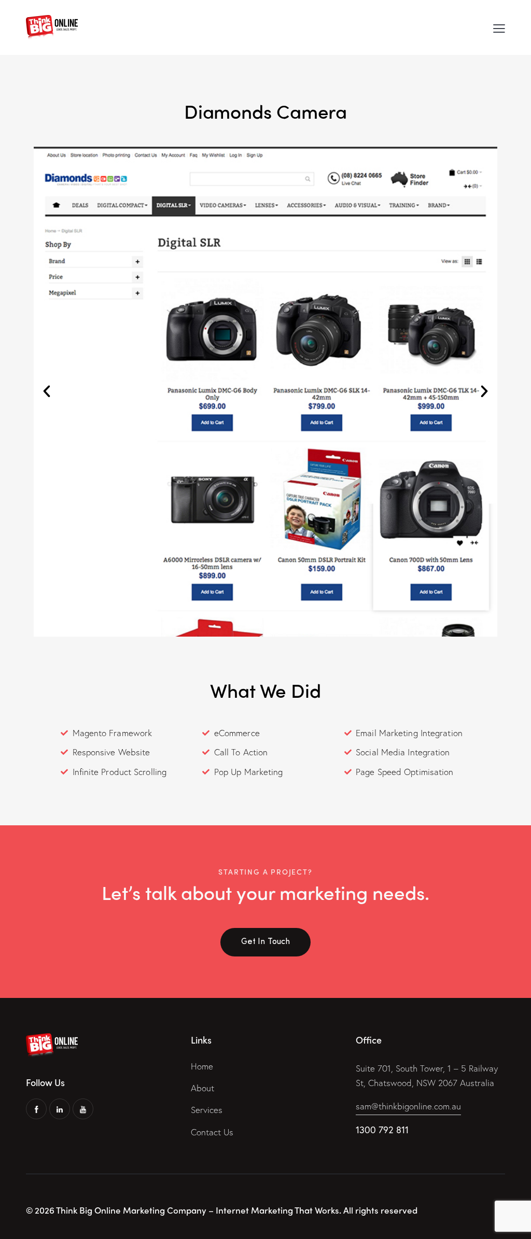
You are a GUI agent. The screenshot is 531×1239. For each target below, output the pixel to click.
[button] (46, 391)
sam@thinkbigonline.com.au (408, 1106)
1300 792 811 (382, 1129)
